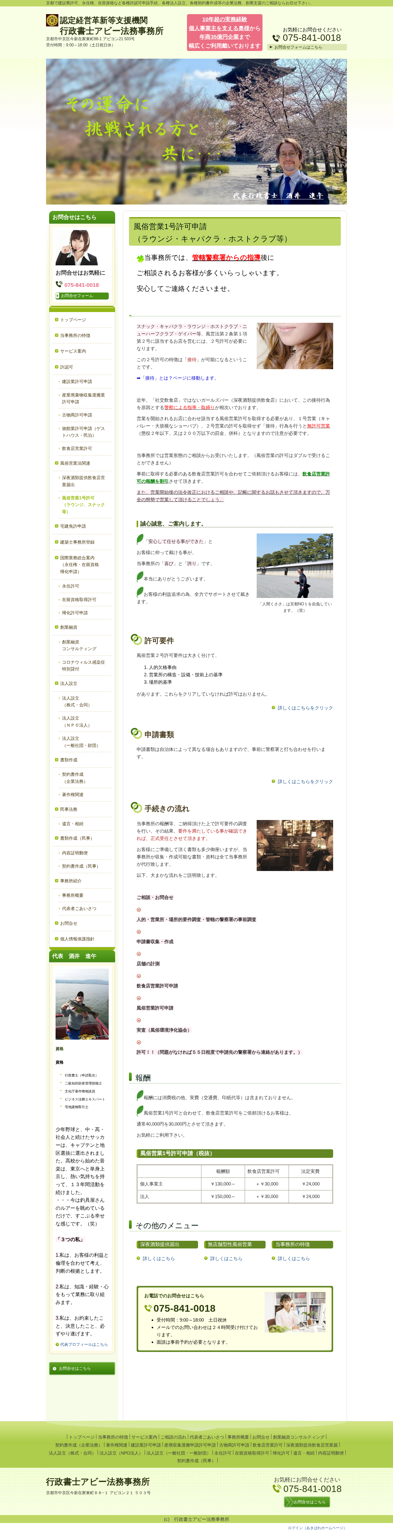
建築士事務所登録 (77, 542)
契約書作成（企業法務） (79, 1445)
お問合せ (68, 923)
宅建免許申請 (73, 526)
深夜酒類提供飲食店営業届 (312, 1445)
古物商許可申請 (77, 414)
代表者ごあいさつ (79, 908)
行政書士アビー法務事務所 (112, 31)
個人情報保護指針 (77, 938)
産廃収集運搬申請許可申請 (190, 1445)
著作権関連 (73, 794)
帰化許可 (281, 1453)
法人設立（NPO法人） (121, 1453)
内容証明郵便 (75, 852)
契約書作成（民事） (81, 866)
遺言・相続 (73, 823)
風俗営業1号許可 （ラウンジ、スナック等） (84, 504)
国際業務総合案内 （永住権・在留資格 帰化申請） (83, 564)
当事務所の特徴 (75, 335)
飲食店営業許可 (77, 448)
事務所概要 (73, 895)
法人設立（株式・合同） (72, 1453)
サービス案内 (73, 351)
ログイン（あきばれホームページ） (317, 1528)
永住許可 (70, 586)
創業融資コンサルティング (299, 1437)
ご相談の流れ (173, 1437)
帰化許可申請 (75, 612)
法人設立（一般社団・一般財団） (178, 1453)
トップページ (73, 319)
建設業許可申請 (77, 381)
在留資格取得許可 (79, 599)
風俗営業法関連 (75, 463)
